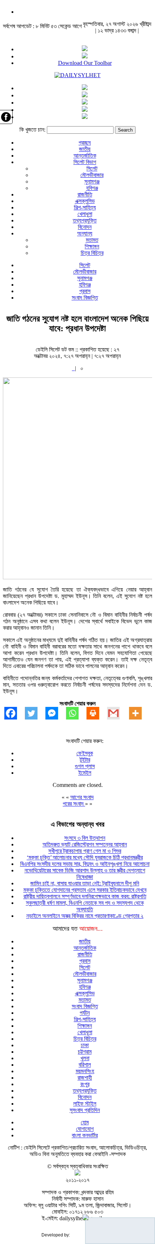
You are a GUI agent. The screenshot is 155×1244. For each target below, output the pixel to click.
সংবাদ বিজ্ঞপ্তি (85, 298)
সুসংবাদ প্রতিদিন (85, 1110)
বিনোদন (85, 227)
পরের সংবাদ (74, 804)
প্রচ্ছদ (85, 143)
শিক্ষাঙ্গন (92, 246)
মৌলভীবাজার (91, 175)
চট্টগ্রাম (85, 1052)
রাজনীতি (85, 194)
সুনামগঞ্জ (91, 181)
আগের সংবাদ (82, 797)
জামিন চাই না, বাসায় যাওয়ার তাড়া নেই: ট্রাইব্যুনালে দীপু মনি (84, 883)
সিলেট (92, 168)
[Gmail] (117, 713)
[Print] (97, 713)
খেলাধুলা (85, 214)
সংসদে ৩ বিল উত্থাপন (84, 838)
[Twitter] (35, 713)
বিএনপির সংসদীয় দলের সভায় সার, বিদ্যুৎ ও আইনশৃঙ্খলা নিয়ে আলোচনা (85, 864)
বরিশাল (85, 1065)
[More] (139, 713)
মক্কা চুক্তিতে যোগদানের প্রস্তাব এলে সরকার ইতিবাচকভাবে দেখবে (84, 890)
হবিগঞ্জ (92, 188)
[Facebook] (14, 713)
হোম (85, 1122)
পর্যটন (85, 1013)
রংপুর (84, 1084)
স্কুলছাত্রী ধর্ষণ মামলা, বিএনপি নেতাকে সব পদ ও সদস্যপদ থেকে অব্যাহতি (85, 906)
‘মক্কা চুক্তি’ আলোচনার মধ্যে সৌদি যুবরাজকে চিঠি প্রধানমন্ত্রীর (85, 857)
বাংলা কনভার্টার (85, 1135)
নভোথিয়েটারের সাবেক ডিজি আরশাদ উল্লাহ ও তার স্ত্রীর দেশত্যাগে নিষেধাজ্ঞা (85, 873)
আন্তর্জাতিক (85, 155)
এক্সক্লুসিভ (85, 201)
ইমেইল (84, 773)
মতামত (92, 240)
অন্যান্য (84, 233)
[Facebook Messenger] (55, 713)
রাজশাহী (85, 1078)
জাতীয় (84, 149)
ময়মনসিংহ (85, 1071)
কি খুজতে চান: (32, 130)
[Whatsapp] (76, 713)
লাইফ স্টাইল (84, 1104)
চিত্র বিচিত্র (92, 253)
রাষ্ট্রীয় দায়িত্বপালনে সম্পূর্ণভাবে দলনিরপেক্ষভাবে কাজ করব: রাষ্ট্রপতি (84, 896)
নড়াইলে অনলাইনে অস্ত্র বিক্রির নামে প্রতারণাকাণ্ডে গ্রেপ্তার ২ (84, 916)
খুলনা (84, 1058)
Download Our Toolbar (85, 63)
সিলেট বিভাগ (85, 162)
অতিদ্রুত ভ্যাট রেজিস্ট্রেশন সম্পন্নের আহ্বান (85, 844)
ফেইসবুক (84, 753)
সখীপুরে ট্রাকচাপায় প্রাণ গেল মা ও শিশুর (84, 851)
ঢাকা (85, 1045)
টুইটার (85, 760)
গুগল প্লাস (85, 766)
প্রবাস (84, 291)
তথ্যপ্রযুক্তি (85, 220)
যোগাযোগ (85, 1129)
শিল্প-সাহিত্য (85, 207)
